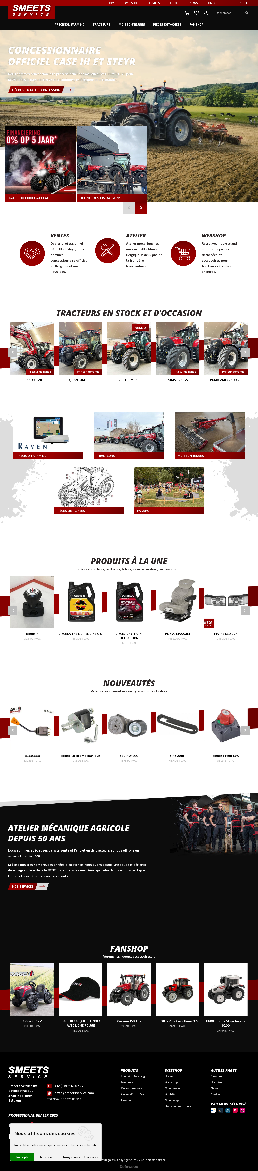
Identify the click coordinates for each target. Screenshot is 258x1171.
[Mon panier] (187, 13)
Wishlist (171, 1094)
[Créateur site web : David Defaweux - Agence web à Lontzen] (129, 1168)
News (214, 1088)
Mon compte (173, 1100)
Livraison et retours (178, 1106)
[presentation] (12, 352)
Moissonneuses (132, 24)
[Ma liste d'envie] (196, 13)
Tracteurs (101, 24)
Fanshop (196, 24)
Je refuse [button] (46, 1157)
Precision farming (69, 24)
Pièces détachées (167, 24)
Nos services (23, 886)
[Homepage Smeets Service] (31, 10)
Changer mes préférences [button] (79, 1157)
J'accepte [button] (22, 1157)
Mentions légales (104, 1160)
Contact (216, 1094)
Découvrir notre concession (36, 90)
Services (216, 1076)
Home (169, 1076)
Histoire (216, 1082)
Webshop (171, 1082)
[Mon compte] (206, 13)
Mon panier (172, 1088)
